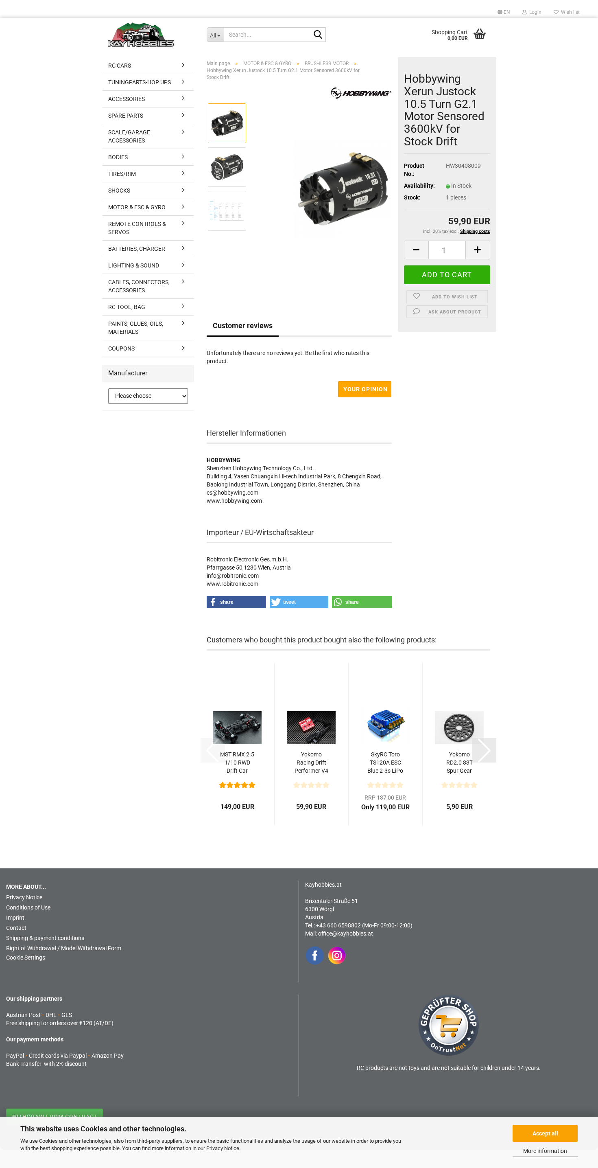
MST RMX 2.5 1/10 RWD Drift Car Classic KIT (237, 763)
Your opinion (365, 389)
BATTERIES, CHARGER (136, 248)
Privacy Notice (222, 1148)
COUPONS (121, 348)
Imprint (15, 917)
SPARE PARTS (125, 115)
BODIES (118, 157)
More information (545, 1151)
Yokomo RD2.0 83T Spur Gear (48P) (459, 763)
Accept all (545, 1133)
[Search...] (318, 35)
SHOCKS (119, 190)
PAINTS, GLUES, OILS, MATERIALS (135, 327)
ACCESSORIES (126, 99)
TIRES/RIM (122, 174)
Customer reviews (243, 325)
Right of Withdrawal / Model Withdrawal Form (63, 948)
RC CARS (119, 65)
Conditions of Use (28, 907)
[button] (503, 12)
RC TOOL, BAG (126, 307)
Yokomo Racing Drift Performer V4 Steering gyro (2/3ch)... (311, 763)
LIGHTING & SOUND (133, 265)
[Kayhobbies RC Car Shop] (151, 34)
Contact (16, 928)
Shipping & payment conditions (45, 938)
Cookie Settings (25, 957)
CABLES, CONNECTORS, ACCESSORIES (139, 286)
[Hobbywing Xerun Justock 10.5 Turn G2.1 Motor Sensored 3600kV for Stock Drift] (343, 188)
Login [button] (534, 12)
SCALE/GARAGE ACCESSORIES (129, 136)
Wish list (569, 12)
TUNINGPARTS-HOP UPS (139, 82)
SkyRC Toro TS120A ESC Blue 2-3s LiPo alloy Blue (385, 763)
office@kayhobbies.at (345, 933)
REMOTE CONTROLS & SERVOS (137, 228)
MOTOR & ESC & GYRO (137, 207)
